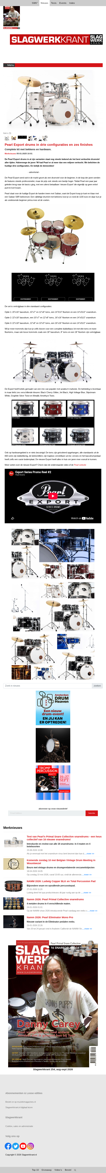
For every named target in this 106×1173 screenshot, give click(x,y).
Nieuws (44, 3)
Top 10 (35, 1170)
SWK (35, 3)
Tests (54, 3)
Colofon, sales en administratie (19, 1126)
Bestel (68, 1170)
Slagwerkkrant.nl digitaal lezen (19, 1107)
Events (63, 3)
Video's (58, 1170)
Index (72, 3)
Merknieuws (10, 153)
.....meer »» (89, 853)
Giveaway (47, 1170)
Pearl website (80, 465)
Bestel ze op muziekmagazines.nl (20, 1102)
